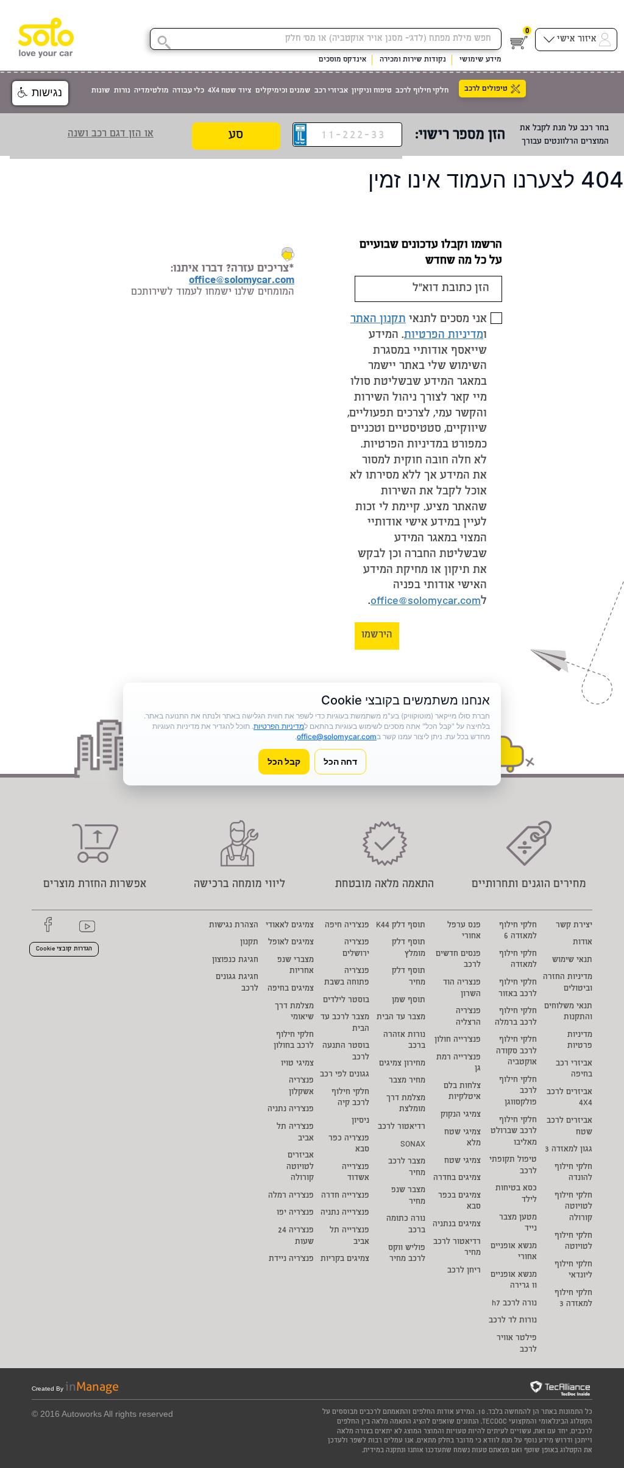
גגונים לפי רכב (344, 1075)
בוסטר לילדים (346, 1000)
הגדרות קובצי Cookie (64, 949)
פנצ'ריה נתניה (291, 1109)
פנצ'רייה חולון (457, 1040)
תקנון (249, 942)
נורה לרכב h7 (514, 1303)
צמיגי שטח (462, 1161)
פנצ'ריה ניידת (291, 1259)
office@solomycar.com (425, 601)
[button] (40, 93)
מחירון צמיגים (402, 1064)
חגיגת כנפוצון (235, 960)
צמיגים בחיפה (291, 989)
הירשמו (376, 635)
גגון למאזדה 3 (568, 1149)
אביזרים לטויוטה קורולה (300, 1167)
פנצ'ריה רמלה (291, 1196)
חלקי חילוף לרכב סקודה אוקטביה (516, 1051)
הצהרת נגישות (233, 925)
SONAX (412, 1145)
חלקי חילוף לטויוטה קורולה (573, 1207)
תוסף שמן (408, 1000)
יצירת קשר (574, 925)
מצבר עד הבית (401, 1017)
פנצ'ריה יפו (295, 1213)
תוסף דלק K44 (400, 925)
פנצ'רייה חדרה (345, 1196)
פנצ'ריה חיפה (347, 925)
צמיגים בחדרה (457, 1178)
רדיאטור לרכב (401, 1127)
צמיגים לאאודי (290, 925)
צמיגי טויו (297, 1064)
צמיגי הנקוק (461, 1115)
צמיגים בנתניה (457, 1224)
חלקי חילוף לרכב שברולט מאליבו (514, 1132)
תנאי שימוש (572, 960)
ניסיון (360, 1121)
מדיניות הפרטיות (443, 335)
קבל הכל (284, 761)
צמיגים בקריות (345, 1259)
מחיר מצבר (407, 1081)
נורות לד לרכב (513, 1321)
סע (236, 135)
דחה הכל (340, 761)
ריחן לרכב (464, 1271)
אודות (582, 942)
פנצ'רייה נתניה (345, 1213)
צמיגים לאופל (291, 942)
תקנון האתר (378, 320)
